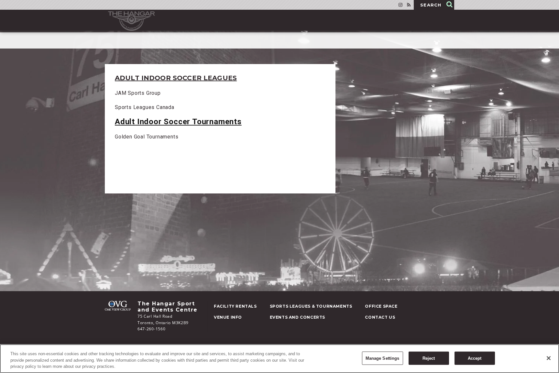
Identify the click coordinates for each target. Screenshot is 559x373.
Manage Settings (383, 358)
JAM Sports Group (138, 93)
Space (381, 306)
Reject (428, 358)
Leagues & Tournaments (311, 306)
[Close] (549, 358)
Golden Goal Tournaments (146, 137)
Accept (475, 358)
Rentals (235, 306)
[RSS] (409, 4)
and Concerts (297, 317)
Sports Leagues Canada (144, 107)
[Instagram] (400, 4)
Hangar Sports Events (131, 21)
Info (228, 317)
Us (380, 317)
